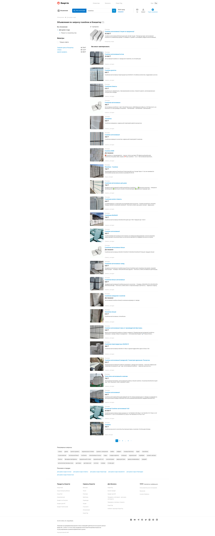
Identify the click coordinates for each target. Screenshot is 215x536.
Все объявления (62, 27)
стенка (59, 50)
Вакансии (142, 491)
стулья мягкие (62, 455)
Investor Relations (144, 494)
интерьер (123, 455)
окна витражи (110, 459)
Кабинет (143, 12)
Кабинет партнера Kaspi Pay (115, 508)
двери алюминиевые (133, 459)
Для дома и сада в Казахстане (65, 474)
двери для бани (121, 459)
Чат (137, 12)
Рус (156, 3)
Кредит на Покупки (62, 500)
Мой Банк (85, 497)
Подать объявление (153, 12)
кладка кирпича (114, 455)
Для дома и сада (64, 30)
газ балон (84, 455)
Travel (84, 490)
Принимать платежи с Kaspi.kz (116, 502)
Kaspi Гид (85, 513)
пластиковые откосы (95, 455)
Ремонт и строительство (69, 33)
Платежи (85, 494)
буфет (138, 451)
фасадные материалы (71, 459)
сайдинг (119, 451)
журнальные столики (88, 451)
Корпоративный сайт (63, 532)
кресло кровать (62, 52)
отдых (105, 455)
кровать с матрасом (102, 451)
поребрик (141, 455)
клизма (103, 463)
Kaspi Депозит (61, 497)
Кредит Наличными (62, 506)
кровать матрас (151, 455)
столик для (111, 463)
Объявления (64, 10)
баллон (60, 459)
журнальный (132, 455)
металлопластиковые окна (65, 463)
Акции (84, 503)
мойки (112, 451)
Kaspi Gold (60, 487)
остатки (96, 463)
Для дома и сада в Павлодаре (135, 471)
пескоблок (145, 451)
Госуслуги (85, 506)
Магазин (85, 487)
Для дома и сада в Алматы (80, 471)
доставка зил (87, 463)
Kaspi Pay (110, 487)
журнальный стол (98, 459)
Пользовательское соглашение (148, 487)
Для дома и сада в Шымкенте (116, 471)
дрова (66, 451)
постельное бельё (74, 455)
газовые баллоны (129, 451)
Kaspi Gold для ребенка (63, 490)
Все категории (80, 10)
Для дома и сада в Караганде (98, 471)
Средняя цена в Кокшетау (65, 47)
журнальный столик (85, 459)
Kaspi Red (59, 494)
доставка (78, 463)
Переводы (86, 500)
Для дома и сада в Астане (64, 471)
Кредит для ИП (61, 503)
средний (144, 459)
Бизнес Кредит (112, 490)
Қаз (152, 3)
